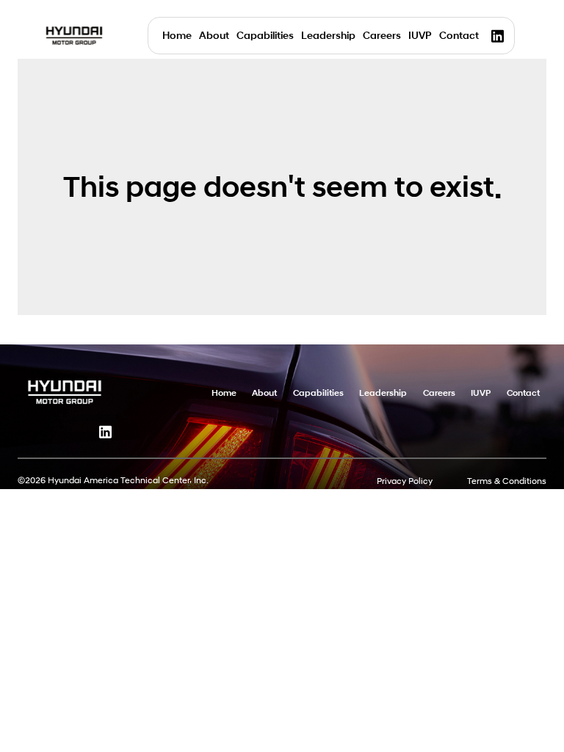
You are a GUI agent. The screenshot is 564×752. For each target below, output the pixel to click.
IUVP (420, 35)
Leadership (328, 35)
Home (177, 35)
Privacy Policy (405, 481)
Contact (459, 35)
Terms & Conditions (506, 481)
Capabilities (265, 35)
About (214, 35)
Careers (382, 35)
